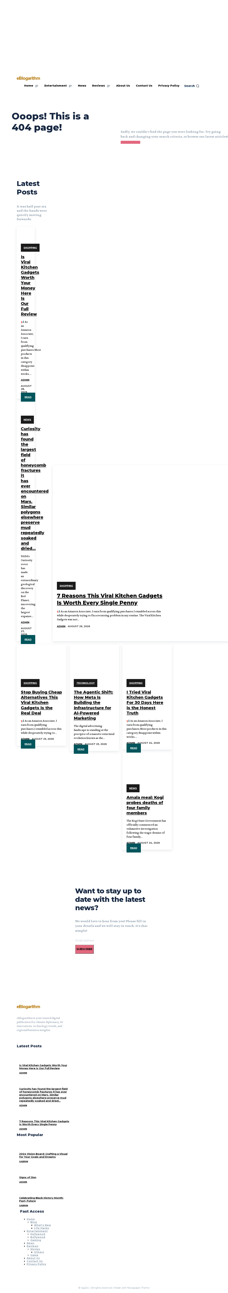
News (27, 419)
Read (28, 397)
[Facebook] (18, 1038)
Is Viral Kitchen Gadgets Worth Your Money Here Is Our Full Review (43, 1067)
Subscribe (84, 949)
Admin (25, 379)
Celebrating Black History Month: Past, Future (41, 1199)
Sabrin (23, 1161)
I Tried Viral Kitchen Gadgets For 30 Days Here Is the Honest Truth (145, 702)
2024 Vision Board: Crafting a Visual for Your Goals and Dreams (43, 1155)
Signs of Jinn (27, 1177)
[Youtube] (30, 1038)
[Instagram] (24, 1038)
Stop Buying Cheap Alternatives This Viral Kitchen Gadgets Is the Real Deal (41, 702)
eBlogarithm (28, 1006)
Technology (85, 683)
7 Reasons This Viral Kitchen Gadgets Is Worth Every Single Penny (44, 1123)
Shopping (30, 247)
